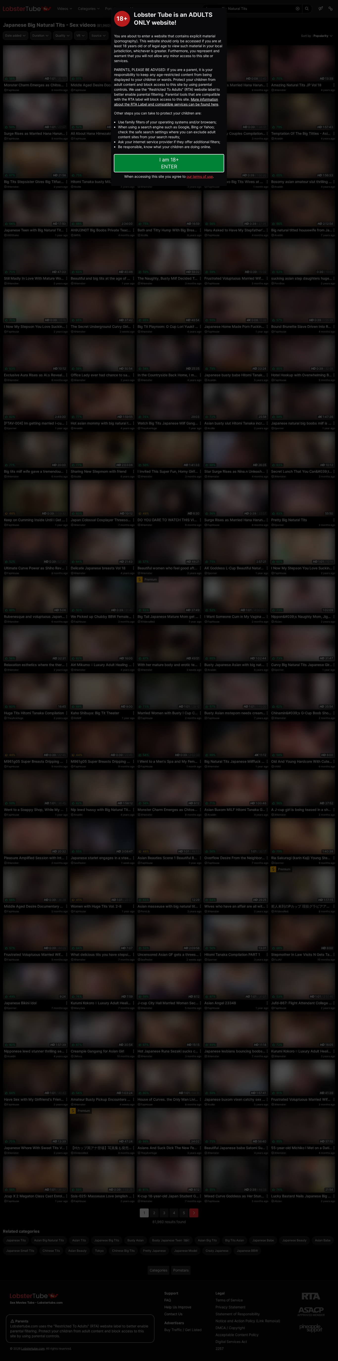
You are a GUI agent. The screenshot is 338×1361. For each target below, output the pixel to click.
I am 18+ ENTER (169, 163)
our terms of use (200, 176)
